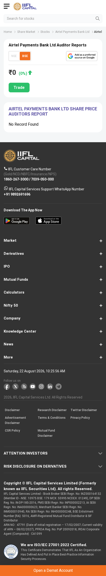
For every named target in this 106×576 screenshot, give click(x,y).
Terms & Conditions (52, 417)
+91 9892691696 (17, 194)
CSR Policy (12, 430)
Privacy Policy (80, 417)
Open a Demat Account (53, 570)
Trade (19, 87)
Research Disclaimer (52, 410)
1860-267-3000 (16, 179)
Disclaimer (12, 410)
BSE (25, 56)
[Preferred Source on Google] (81, 56)
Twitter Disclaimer (84, 410)
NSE (14, 56)
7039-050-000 (42, 179)
